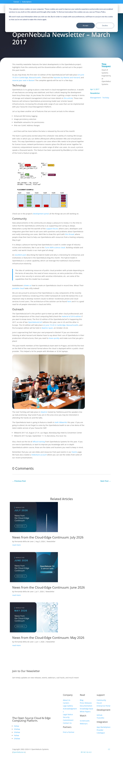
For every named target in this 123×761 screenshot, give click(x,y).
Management (95, 97)
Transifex (100, 718)
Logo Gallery (68, 706)
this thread (69, 234)
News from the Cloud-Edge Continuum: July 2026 (47, 537)
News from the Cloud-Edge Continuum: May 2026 (48, 637)
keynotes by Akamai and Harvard (66, 77)
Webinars (84, 723)
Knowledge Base (86, 709)
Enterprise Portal (103, 706)
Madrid (44, 412)
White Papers (85, 711)
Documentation (86, 706)
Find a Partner (68, 732)
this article (68, 98)
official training (39, 441)
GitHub (99, 715)
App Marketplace (103, 727)
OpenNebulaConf (35, 322)
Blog (81, 700)
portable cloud (18, 288)
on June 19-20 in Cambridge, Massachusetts (60, 325)
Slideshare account (39, 455)
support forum (52, 228)
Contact (16, 2)
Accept (85, 25)
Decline (105, 25)
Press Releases (86, 703)
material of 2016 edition (71, 316)
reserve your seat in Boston (23, 80)
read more (16, 545)
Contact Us (67, 723)
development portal (41, 214)
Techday (105, 97)
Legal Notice (68, 714)
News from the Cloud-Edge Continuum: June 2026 (48, 587)
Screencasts (84, 721)
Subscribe (98, 671)
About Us (66, 700)
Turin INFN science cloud (55, 247)
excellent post (20, 255)
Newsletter (95, 93)
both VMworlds (61, 422)
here (69, 301)
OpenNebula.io (19, 752)
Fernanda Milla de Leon (24, 541)
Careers (66, 703)
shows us (27, 285)
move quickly (54, 338)
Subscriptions (26, 2)
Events (74, 452)
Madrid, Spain (47, 328)
